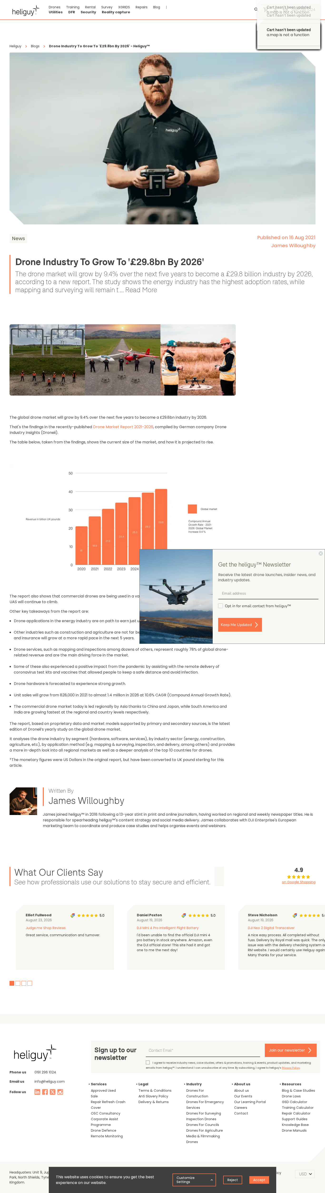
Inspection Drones (201, 1119)
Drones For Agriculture (204, 1130)
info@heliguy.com (49, 1081)
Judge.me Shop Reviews (46, 928)
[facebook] (45, 1092)
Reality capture (116, 12)
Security (88, 12)
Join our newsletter (287, 1050)
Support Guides (294, 1119)
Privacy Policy (291, 1068)
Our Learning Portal (250, 1102)
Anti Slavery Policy (153, 1096)
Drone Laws (291, 1096)
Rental (90, 7)
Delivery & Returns (153, 1102)
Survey (107, 7)
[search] (256, 10)
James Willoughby (293, 245)
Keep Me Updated (236, 624)
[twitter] (52, 1092)
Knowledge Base (295, 1124)
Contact (241, 1113)
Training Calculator (298, 1107)
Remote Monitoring (107, 1136)
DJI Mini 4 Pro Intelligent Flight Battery (168, 928)
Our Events (243, 1096)
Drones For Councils (202, 1124)
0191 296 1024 (45, 1072)
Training (72, 7)
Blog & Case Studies (298, 1090)
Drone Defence (103, 1130)
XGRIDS (124, 7)
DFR (71, 12)
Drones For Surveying (203, 1113)
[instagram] (60, 1092)
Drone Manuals (294, 1130)
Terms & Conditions (155, 1090)
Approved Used (103, 1090)
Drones (54, 7)
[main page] (24, 9)
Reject (232, 1180)
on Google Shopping (298, 882)
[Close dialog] (320, 553)
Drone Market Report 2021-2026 (123, 427)
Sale (94, 1096)
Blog (156, 7)
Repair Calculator (296, 1113)
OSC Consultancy (105, 1113)
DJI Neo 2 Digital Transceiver (271, 928)
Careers (240, 1107)
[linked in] (37, 1092)
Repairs (142, 7)
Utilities (56, 12)
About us (241, 1090)
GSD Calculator (294, 1102)
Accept (259, 1180)
